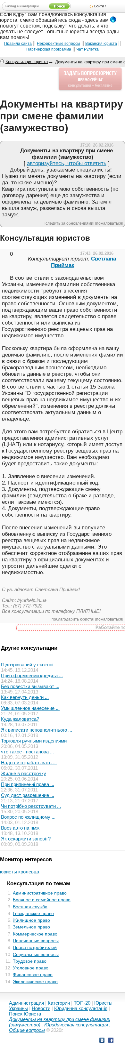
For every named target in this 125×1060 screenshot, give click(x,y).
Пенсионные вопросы (36, 940)
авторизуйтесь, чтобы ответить (66, 163)
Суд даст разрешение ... (27, 795)
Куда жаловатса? (20, 719)
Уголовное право (30, 967)
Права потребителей (35, 947)
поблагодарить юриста (72, 619)
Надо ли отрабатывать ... (29, 762)
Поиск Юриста (25, 1013)
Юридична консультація (80, 1008)
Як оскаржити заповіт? (26, 838)
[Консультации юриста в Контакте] (101, 1041)
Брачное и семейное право (42, 899)
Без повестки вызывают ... (30, 686)
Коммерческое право (35, 933)
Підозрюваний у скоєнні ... (29, 664)
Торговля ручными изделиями (34, 740)
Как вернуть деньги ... (25, 697)
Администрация (26, 1003)
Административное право (40, 892)
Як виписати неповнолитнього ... (36, 730)
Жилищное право (31, 920)
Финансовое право (33, 974)
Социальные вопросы (36, 954)
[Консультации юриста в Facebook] (110, 1041)
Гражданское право (33, 913)
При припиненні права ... (27, 784)
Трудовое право (29, 961)
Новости (41, 1008)
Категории (59, 1003)
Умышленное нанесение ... (30, 708)
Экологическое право (35, 981)
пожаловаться (109, 223)
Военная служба (30, 906)
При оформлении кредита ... (32, 675)
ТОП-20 (82, 1003)
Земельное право (31, 926)
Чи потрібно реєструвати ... (31, 806)
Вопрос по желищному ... (28, 817)
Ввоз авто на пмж (20, 828)
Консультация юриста (26, 61)
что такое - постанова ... (27, 751)
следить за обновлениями (69, 223)
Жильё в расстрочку (23, 773)
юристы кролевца (19, 871)
